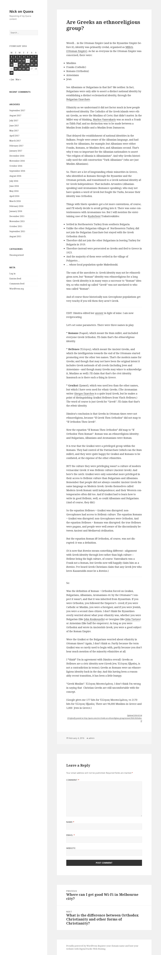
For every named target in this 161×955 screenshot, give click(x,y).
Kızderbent (94, 216)
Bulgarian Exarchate (78, 99)
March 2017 (15, 140)
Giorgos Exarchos (84, 393)
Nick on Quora (21, 11)
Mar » (18, 79)
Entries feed (15, 278)
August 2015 (15, 236)
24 (19, 68)
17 (19, 64)
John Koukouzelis (94, 619)
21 (36, 64)
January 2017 (15, 150)
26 (28, 68)
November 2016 (17, 160)
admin (91, 738)
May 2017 (14, 130)
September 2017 (17, 110)
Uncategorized (16, 255)
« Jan (11, 79)
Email (70, 835)
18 (24, 64)
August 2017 (15, 115)
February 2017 (16, 145)
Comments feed (16, 283)
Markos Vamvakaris (104, 119)
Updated (134, 715)
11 (24, 60)
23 (15, 68)
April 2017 (14, 135)
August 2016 (15, 176)
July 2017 (13, 120)
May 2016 (14, 191)
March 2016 (15, 201)
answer (99, 313)
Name (70, 822)
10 (19, 60)
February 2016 (16, 206)
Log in (12, 273)
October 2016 (15, 165)
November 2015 (17, 221)
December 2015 (16, 216)
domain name (118, 945)
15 (11, 64)
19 (28, 64)
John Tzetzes (132, 619)
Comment (72, 780)
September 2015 (17, 231)
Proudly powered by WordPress (81, 945)
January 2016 (15, 211)
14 (36, 60)
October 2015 (15, 226)
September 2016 (17, 171)
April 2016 (14, 196)
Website (70, 848)
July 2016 (13, 181)
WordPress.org (16, 288)
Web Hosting (99, 948)
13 (32, 60)
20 (32, 64)
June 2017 (14, 125)
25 (24, 68)
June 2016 (14, 186)
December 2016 (16, 155)
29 (11, 72)
